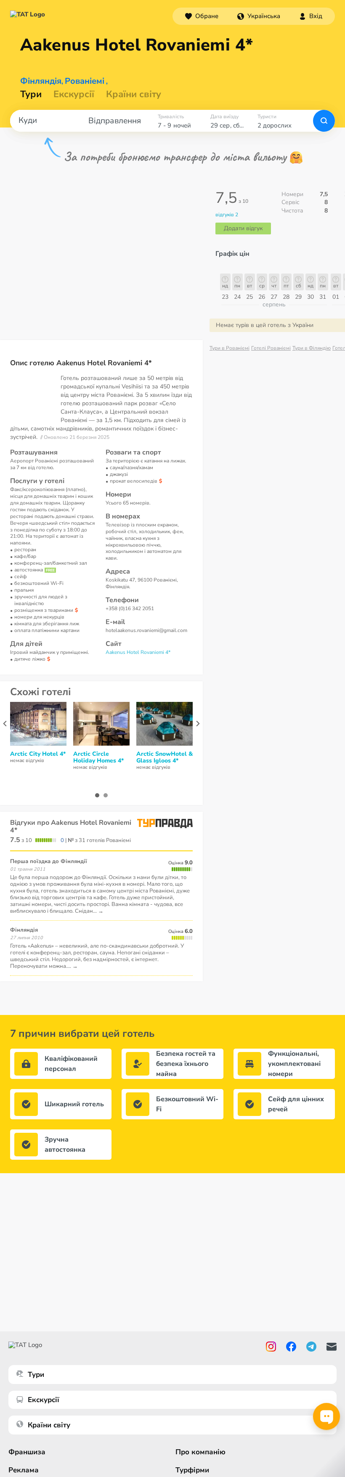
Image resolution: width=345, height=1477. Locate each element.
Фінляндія (40, 81)
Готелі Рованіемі (271, 348)
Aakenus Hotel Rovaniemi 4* (138, 652)
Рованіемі (84, 81)
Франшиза (26, 1452)
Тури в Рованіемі (229, 348)
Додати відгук (243, 228)
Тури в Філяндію (311, 348)
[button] (259, 16)
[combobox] (259, 16)
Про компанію (200, 1452)
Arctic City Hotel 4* (38, 754)
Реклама (23, 1470)
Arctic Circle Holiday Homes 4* (98, 757)
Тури (31, 94)
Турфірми (192, 1470)
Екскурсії (43, 1400)
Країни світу (133, 94)
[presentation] (5, 723)
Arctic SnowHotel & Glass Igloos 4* (164, 757)
